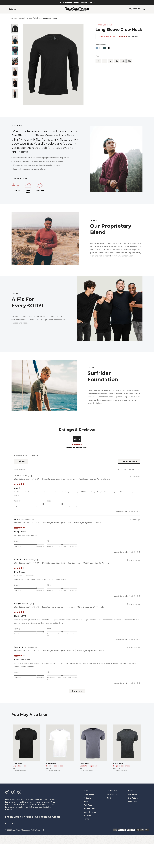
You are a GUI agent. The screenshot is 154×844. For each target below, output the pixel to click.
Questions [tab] (34, 455)
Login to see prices (106, 36)
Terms (7, 824)
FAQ (109, 798)
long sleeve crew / (26, 18)
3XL (129, 61)
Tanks (86, 819)
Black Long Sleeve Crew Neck (45, 18)
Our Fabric (133, 798)
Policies (15, 824)
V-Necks (87, 798)
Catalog (12, 9)
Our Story (132, 795)
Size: (97, 56)
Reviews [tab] (20, 455)
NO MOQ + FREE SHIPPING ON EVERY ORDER (77, 2)
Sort (118, 469)
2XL (123, 61)
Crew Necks (89, 795)
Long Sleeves (90, 812)
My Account (134, 9)
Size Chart (132, 802)
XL (117, 61)
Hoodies (87, 815)
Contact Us (112, 795)
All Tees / (15, 18)
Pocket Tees (89, 808)
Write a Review (131, 462)
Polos (86, 802)
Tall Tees (88, 805)
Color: (101, 44)
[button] (128, 36)
